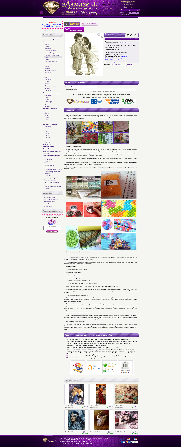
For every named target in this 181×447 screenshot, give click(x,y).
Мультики (48, 73)
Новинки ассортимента (51, 39)
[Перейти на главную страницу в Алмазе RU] (71, 5)
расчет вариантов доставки (122, 64)
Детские (47, 137)
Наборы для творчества (52, 178)
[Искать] (138, 10)
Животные (48, 48)
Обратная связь (107, 8)
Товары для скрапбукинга (53, 186)
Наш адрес (106, 6)
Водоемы (47, 68)
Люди (46, 57)
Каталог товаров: (49, 34)
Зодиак (47, 77)
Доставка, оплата (108, 2)
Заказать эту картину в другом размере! (76, 29)
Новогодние (48, 90)
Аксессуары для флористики (49, 158)
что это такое (123, 42)
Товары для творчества (51, 155)
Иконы (47, 81)
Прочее (47, 188)
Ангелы (47, 66)
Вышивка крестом (50, 124)
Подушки (47, 111)
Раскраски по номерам (51, 93)
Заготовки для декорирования (49, 164)
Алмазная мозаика (50, 42)
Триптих (47, 88)
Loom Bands (47, 149)
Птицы (47, 119)
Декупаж (47, 162)
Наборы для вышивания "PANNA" (52, 152)
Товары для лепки (50, 180)
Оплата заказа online (50, 31)
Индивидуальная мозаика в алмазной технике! (52, 25)
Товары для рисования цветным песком (52, 183)
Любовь (47, 59)
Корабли (47, 142)
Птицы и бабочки (50, 51)
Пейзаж (47, 46)
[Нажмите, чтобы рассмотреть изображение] (84, 54)
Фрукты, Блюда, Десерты (52, 53)
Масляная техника (50, 86)
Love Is (47, 140)
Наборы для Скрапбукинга (48, 145)
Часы (46, 115)
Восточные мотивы (51, 62)
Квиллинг (48, 175)
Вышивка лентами (50, 108)
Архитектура (49, 64)
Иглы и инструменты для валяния (52, 172)
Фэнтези (47, 84)
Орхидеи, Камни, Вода (52, 55)
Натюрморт (48, 79)
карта (106, 438)
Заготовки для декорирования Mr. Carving (53, 168)
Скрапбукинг (48, 206)
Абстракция (48, 75)
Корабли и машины (51, 70)
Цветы (46, 44)
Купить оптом (107, 11)
